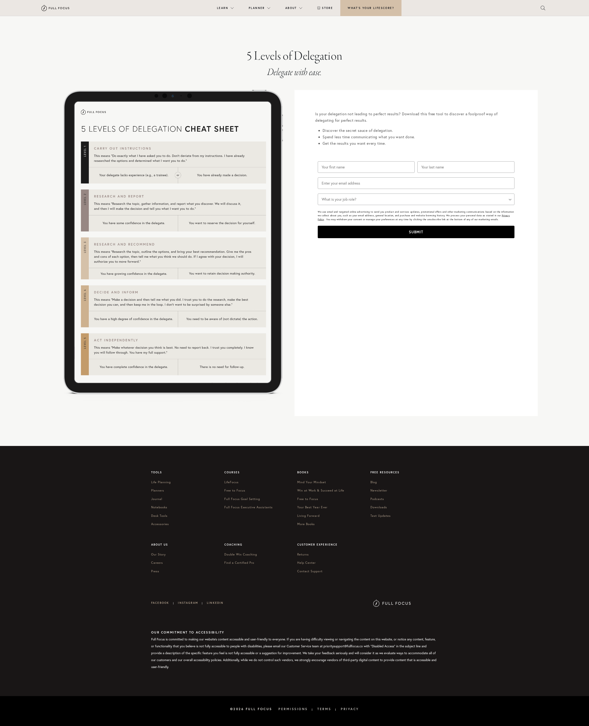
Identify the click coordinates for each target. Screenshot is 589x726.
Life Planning (161, 482)
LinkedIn (215, 603)
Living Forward (308, 516)
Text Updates (380, 516)
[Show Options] (510, 199)
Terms (324, 709)
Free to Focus (234, 490)
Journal (156, 499)
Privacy (350, 709)
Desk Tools (159, 516)
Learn (222, 8)
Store (327, 8)
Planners (157, 490)
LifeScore (371, 8)
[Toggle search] (543, 8)
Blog (373, 482)
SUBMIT (416, 231)
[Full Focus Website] (392, 603)
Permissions (293, 709)
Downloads (378, 507)
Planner (257, 8)
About (291, 8)
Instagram (188, 603)
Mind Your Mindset (311, 482)
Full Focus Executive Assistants (248, 507)
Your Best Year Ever (312, 507)
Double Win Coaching (240, 554)
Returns (303, 554)
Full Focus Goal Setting (242, 499)
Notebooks (159, 507)
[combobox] (415, 199)
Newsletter (378, 490)
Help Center (306, 563)
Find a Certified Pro (239, 563)
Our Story (158, 554)
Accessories (160, 524)
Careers (157, 563)
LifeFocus (231, 482)
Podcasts (377, 499)
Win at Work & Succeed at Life (320, 490)
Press (155, 571)
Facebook (160, 603)
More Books (306, 524)
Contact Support (310, 571)
